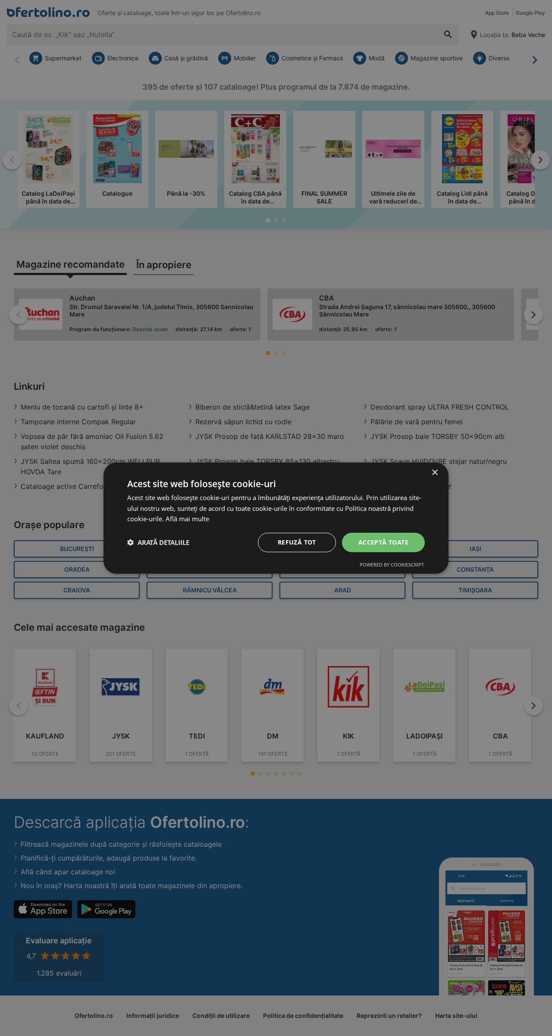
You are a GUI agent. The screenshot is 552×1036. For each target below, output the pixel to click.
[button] (158, 542)
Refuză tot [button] (297, 542)
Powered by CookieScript (392, 564)
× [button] (434, 472)
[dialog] (276, 517)
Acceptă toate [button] (383, 542)
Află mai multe (187, 518)
